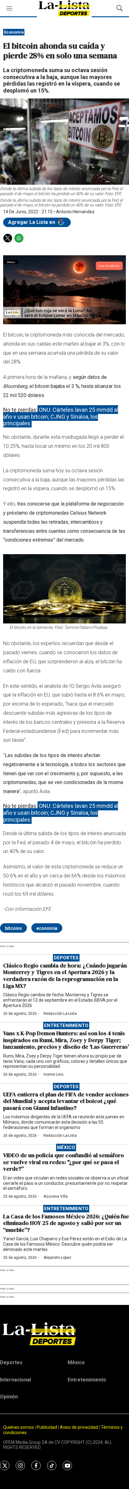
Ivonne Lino (53, 1074)
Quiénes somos (18, 1427)
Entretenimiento (66, 1025)
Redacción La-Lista (60, 1013)
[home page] (64, 1334)
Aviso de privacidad (79, 1427)
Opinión (9, 1397)
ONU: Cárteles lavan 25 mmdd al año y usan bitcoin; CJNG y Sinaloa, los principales (60, 416)
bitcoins (13, 928)
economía (46, 928)
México (66, 1147)
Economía (14, 32)
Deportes (66, 958)
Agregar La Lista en (32, 222)
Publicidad (47, 1427)
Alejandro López (57, 1257)
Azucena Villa (56, 1196)
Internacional (15, 1380)
